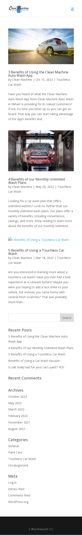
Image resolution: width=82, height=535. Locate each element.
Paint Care (15, 452)
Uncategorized (18, 465)
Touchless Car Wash (22, 459)
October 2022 (17, 397)
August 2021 (16, 429)
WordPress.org (18, 502)
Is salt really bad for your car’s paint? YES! (36, 367)
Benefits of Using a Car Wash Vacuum (34, 361)
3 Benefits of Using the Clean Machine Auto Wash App (38, 74)
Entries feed (16, 489)
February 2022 (18, 416)
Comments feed (19, 495)
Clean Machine (22, 80)
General (13, 446)
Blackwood (39, 529)
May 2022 (15, 403)
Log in (12, 482)
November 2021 (19, 422)
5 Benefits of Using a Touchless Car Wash (36, 252)
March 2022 (16, 409)
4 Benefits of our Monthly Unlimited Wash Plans (36, 181)
